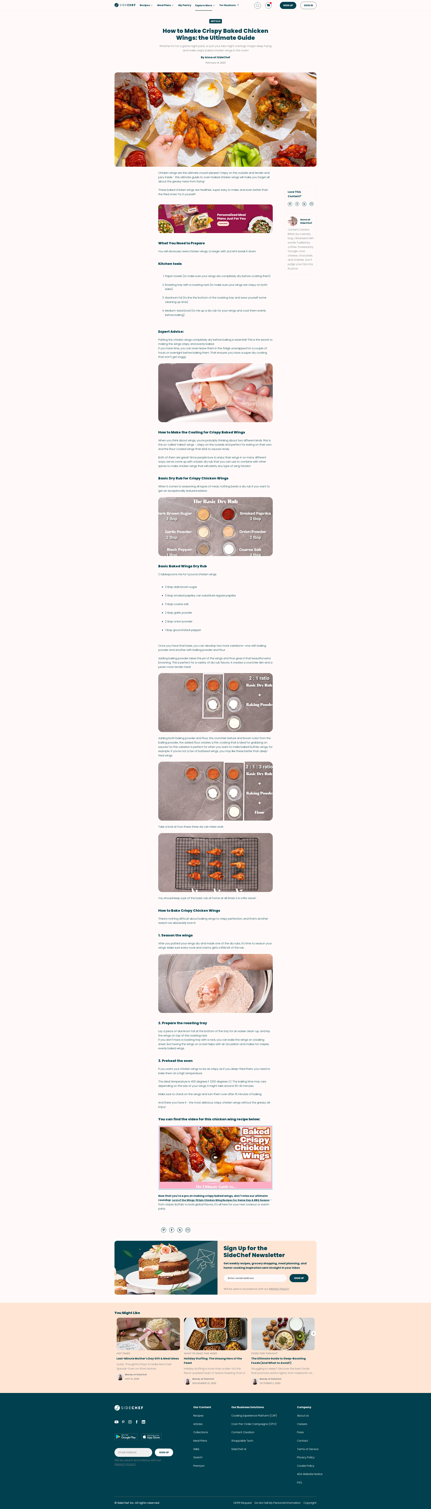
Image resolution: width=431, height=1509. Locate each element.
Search (198, 1457)
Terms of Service (308, 1449)
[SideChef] (128, 1409)
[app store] (151, 1436)
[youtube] (116, 1422)
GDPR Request (242, 1503)
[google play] (125, 1436)
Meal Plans (200, 1441)
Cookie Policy (305, 1466)
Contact (302, 1441)
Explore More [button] (203, 5)
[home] (125, 5)
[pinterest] (123, 1422)
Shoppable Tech (242, 1441)
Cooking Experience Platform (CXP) (254, 1416)
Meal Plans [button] (164, 5)
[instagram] (130, 1422)
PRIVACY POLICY (279, 1288)
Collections (200, 1432)
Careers (302, 1424)
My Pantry (184, 5)
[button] (290, 204)
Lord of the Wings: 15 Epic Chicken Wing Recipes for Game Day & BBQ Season (221, 1200)
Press (300, 1432)
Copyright (310, 1503)
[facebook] (137, 1422)
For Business (228, 5)
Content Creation (242, 1432)
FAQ (299, 1482)
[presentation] (313, 1333)
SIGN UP (288, 5)
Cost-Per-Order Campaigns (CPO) (253, 1424)
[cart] (268, 5)
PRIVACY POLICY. (125, 1464)
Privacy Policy (306, 1457)
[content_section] (215, 218)
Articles (198, 1424)
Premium (199, 1466)
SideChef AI (238, 1449)
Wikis (196, 1449)
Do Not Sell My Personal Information (278, 1503)
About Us (303, 1416)
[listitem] (147, 1349)
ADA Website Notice (310, 1474)
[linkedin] (143, 1422)
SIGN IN (308, 5)
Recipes (198, 1416)
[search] (257, 5)
